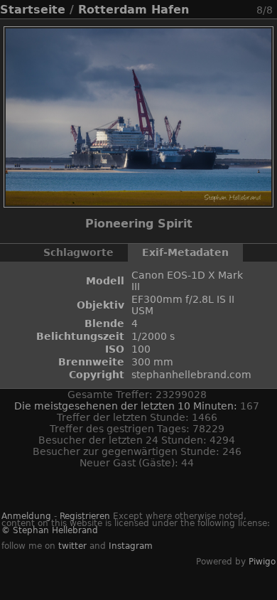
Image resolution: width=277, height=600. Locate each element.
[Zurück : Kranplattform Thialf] (226, 9)
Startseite (32, 9)
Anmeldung (26, 516)
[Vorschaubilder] (209, 9)
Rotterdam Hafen (133, 9)
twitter (72, 546)
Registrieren (85, 516)
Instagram (131, 546)
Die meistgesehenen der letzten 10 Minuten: (127, 406)
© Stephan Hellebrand (49, 530)
